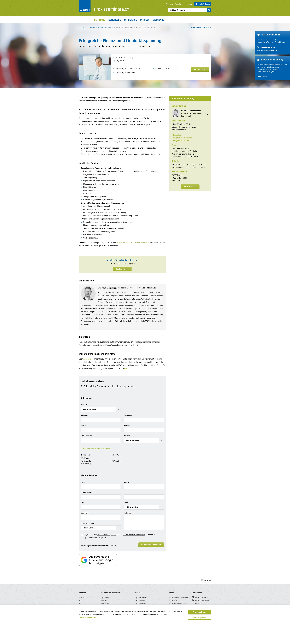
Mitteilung (127, 513)
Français (189, 4)
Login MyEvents (204, 4)
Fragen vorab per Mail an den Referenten (133, 242)
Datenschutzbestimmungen (134, 534)
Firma (83, 482)
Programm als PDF (181, 140)
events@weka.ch (269, 50)
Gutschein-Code (86, 513)
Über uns (169, 4)
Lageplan (177, 135)
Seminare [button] (99, 19)
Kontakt (178, 4)
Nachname (128, 415)
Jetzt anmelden (200, 69)
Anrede (84, 405)
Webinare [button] (158, 19)
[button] (101, 409)
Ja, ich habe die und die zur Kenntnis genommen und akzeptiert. (120, 536)
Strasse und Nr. (87, 492)
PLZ (125, 492)
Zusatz (126, 482)
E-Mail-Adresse (86, 436)
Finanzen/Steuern (104, 28)
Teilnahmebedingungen (106, 534)
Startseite (82, 28)
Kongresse (114, 19)
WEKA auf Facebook (202, 600)
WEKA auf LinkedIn (201, 597)
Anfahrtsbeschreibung (182, 138)
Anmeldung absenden (151, 544)
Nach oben (207, 580)
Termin (127, 436)
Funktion (84, 425)
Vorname (84, 415)
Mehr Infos (262, 76)
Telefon (127, 425)
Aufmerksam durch (88, 523)
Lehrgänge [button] (130, 19)
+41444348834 (268, 47)
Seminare (92, 28)
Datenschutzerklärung (88, 617)
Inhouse (145, 19)
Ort (82, 502)
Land (126, 502)
